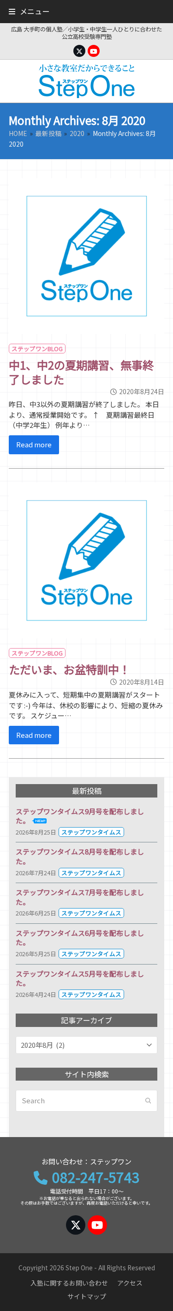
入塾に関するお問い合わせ (69, 1282)
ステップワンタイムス (91, 832)
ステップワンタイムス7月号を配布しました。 (80, 897)
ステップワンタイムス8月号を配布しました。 (80, 856)
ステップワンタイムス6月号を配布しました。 (80, 937)
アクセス (130, 1282)
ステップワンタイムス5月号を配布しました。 (80, 978)
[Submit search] (148, 1100)
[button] (29, 11)
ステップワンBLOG (37, 348)
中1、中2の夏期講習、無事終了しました (81, 372)
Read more (34, 444)
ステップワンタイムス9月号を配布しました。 (80, 816)
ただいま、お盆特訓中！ (69, 669)
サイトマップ (86, 1296)
